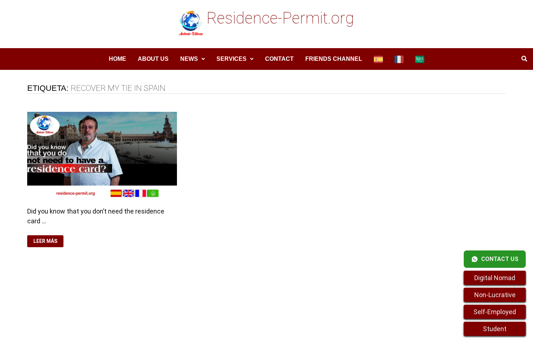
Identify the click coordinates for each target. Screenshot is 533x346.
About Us (153, 59)
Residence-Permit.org (280, 18)
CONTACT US (499, 259)
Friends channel (333, 59)
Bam (206, 316)
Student (495, 329)
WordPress (181, 316)
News (189, 59)
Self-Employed (495, 312)
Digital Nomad (494, 278)
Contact (279, 59)
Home (117, 59)
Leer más (47, 241)
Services (231, 59)
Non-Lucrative (495, 295)
